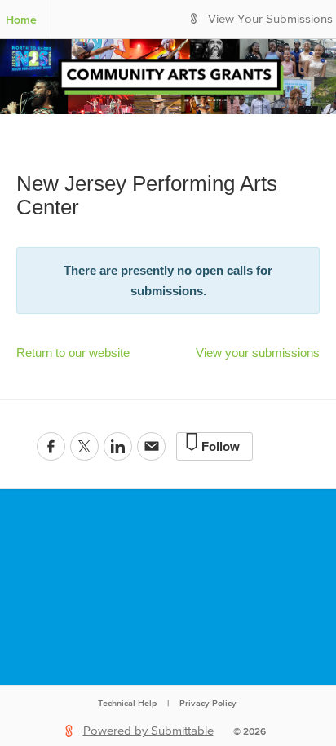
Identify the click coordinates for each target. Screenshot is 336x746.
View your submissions (258, 353)
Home (21, 19)
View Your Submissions (270, 19)
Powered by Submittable (148, 731)
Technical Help (127, 703)
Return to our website (73, 353)
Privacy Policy (208, 703)
